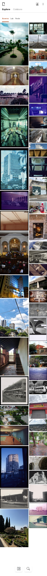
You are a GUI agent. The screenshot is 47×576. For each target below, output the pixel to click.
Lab (12, 18)
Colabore (17, 9)
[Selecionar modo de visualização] (19, 569)
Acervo (5, 18)
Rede (17, 18)
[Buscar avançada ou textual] (28, 569)
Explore (6, 9)
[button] (37, 4)
